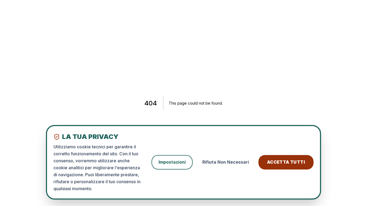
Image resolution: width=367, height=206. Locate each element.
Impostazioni (172, 162)
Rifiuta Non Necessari (225, 162)
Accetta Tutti (286, 162)
